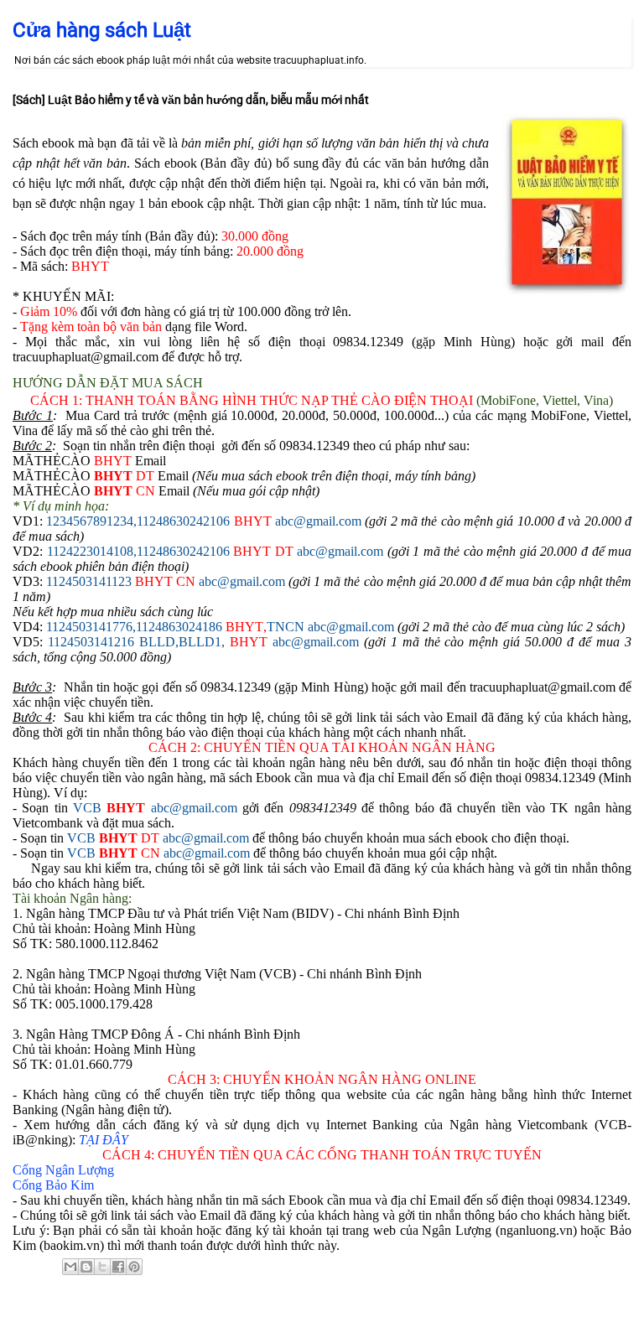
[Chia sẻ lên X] (102, 1266)
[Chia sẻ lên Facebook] (118, 1266)
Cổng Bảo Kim (53, 1185)
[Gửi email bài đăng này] (70, 1266)
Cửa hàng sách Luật (102, 30)
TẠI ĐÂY (103, 1140)
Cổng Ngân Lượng (63, 1170)
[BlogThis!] (86, 1266)
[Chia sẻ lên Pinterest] (134, 1266)
